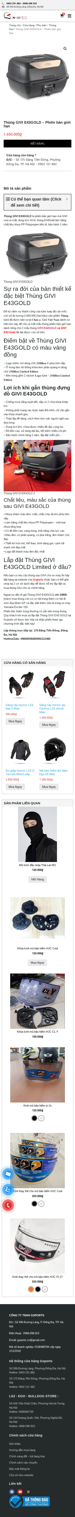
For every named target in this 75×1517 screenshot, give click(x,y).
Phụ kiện (42, 25)
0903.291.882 (13, 3)
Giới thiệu (15, 1443)
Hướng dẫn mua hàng (22, 1450)
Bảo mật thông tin (19, 1468)
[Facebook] (12, 1492)
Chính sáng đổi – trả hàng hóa (27, 1456)
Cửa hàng (28, 25)
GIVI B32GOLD (46, 328)
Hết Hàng (37, 879)
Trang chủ (15, 25)
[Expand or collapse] (67, 199)
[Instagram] (28, 1492)
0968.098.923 (29, 3)
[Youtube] (20, 1492)
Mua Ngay (15, 721)
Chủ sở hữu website (21, 1475)
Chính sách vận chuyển (23, 1462)
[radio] (34, 1118)
